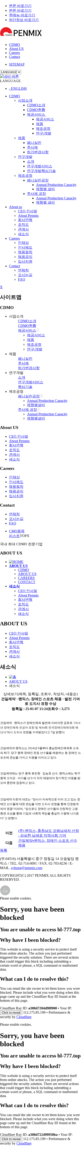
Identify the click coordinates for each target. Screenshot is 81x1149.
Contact (14, 57)
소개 (30, 161)
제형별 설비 (45, 189)
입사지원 (25, 261)
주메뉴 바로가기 (22, 15)
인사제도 (25, 247)
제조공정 (43, 128)
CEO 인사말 (27, 211)
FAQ (21, 279)
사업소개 (25, 100)
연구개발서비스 (39, 166)
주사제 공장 (36, 194)
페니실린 (34, 143)
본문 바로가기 (20, 6)
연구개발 (25, 157)
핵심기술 (25, 387)
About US (16, 49)
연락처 (23, 270)
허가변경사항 (38, 152)
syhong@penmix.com (26, 868)
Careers (14, 53)
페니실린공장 (29, 396)
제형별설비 (36, 405)
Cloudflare (24, 1017)
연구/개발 (43, 133)
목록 (3, 850)
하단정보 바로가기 (24, 20)
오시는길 (25, 275)
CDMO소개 (36, 105)
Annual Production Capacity (56, 185)
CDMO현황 (36, 110)
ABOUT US (27, 574)
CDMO (14, 45)
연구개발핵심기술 (41, 171)
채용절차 (25, 252)
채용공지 (25, 257)
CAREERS (26, 578)
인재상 (23, 243)
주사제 (32, 147)
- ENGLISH (18, 88)
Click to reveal (11, 1012)
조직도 (23, 224)
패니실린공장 (38, 180)
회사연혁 (25, 220)
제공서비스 (36, 114)
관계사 (23, 229)
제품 (39, 124)
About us (15, 207)
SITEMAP (17, 64)
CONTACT (26, 582)
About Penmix (28, 215)
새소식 (23, 234)
